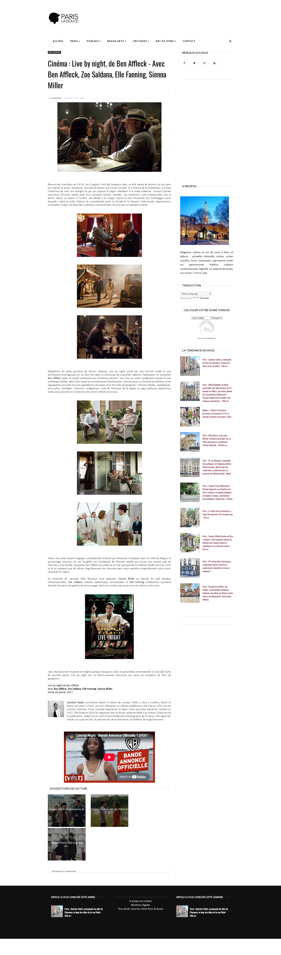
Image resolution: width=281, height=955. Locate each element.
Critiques (140, 41)
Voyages (93, 41)
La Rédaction (56, 98)
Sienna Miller (126, 578)
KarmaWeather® (210, 338)
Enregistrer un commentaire (64, 871)
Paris (74, 41)
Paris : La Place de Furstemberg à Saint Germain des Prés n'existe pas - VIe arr (217, 514)
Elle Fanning (137, 582)
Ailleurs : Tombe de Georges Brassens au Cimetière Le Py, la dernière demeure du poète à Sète (216, 413)
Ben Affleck (54, 378)
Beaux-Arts (115, 41)
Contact (189, 41)
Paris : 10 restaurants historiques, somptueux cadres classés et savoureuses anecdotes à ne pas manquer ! (216, 566)
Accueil (58, 41)
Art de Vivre (165, 41)
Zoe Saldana (54, 52)
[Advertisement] (174, 12)
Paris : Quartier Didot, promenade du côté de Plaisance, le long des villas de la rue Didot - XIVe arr (216, 363)
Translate (204, 298)
